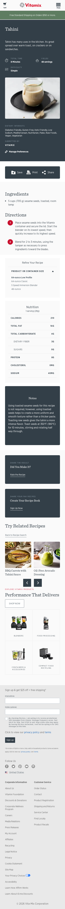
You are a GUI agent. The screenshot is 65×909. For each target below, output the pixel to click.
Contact (38, 794)
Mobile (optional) (11, 707)
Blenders (19, 636)
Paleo (42, 132)
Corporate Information (16, 782)
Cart (4, 8)
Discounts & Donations (16, 800)
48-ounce (16, 289)
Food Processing (46, 636)
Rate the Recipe (17, 474)
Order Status (40, 788)
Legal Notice (11, 851)
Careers (8, 815)
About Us (9, 788)
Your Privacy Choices (15, 875)
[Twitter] (13, 766)
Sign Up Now (16, 508)
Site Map (9, 869)
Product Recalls (41, 824)
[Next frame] (38, 583)
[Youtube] (26, 766)
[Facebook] (7, 766)
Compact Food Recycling (46, 667)
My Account (11, 833)
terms (48, 732)
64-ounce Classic (19, 281)
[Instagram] (33, 766)
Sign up (10, 740)
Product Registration (44, 800)
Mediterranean (20, 132)
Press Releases (12, 827)
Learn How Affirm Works (16, 887)
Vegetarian (17, 135)
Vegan (8, 135)
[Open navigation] (58, 4)
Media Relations (12, 821)
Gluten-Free (28, 130)
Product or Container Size (27, 271)
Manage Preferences (18, 151)
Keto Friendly (41, 130)
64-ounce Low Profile (21, 277)
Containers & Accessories (19, 668)
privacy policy (31, 732)
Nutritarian (33, 132)
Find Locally (39, 818)
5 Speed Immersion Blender (24, 285)
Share (51, 172)
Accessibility (11, 881)
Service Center (41, 812)
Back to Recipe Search (16, 535)
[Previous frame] (27, 583)
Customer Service (42, 782)
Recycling (9, 845)
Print (35, 172)
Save (19, 172)
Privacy (8, 857)
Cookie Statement (13, 863)
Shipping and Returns (44, 806)
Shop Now (14, 603)
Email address (9, 696)
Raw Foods (51, 132)
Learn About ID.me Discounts (19, 893)
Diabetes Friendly (13, 130)
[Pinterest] (20, 766)
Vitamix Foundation (14, 794)
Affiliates (9, 839)
